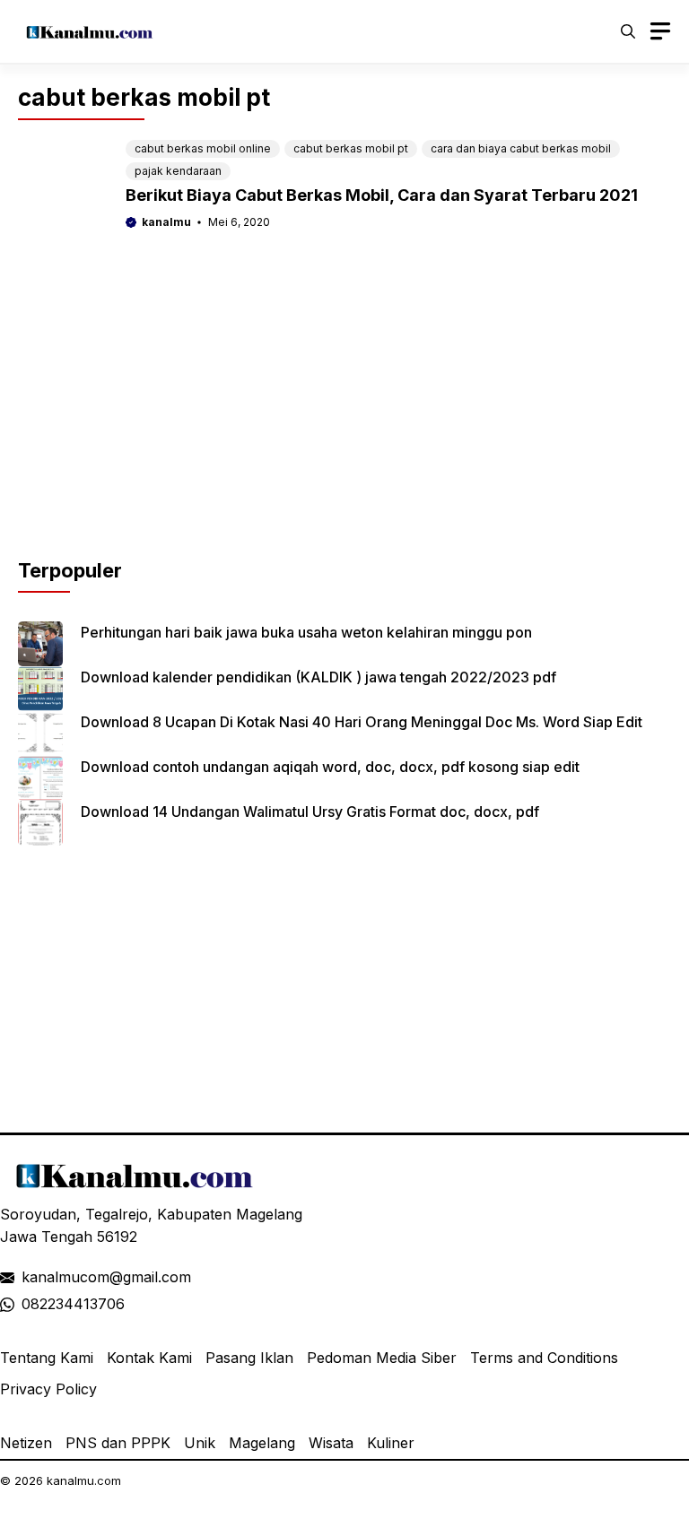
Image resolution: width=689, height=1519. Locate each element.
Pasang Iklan (249, 1358)
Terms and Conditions (544, 1358)
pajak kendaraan (178, 171)
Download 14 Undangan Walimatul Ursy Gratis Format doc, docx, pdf (310, 811)
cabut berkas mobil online (203, 148)
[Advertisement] (344, 430)
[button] (628, 31)
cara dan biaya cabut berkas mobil (521, 148)
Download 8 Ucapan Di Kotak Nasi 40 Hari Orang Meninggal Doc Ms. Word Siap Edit (361, 722)
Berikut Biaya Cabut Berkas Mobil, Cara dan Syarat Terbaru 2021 (382, 195)
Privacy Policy (48, 1389)
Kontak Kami (149, 1358)
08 (30, 1304)
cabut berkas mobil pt (350, 148)
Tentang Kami (46, 1358)
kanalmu (166, 222)
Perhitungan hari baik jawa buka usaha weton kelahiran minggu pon (306, 632)
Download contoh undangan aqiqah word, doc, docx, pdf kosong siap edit (330, 767)
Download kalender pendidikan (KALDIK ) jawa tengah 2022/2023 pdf (318, 677)
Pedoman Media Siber (382, 1358)
